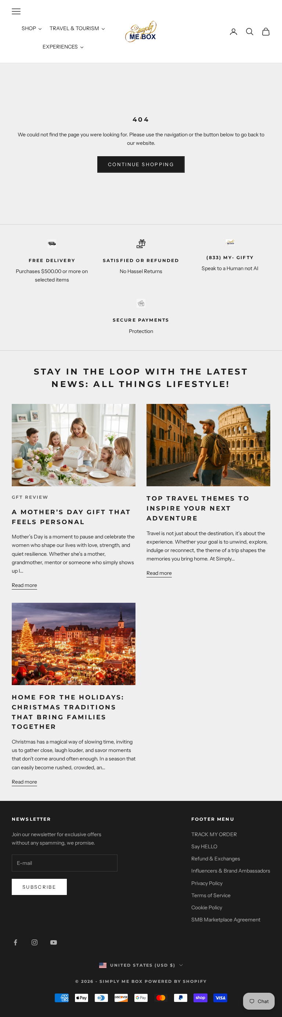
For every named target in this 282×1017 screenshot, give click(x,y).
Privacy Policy (207, 883)
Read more (24, 585)
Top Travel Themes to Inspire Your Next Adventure (198, 508)
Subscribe (39, 887)
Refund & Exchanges (215, 858)
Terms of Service (211, 895)
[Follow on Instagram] (34, 942)
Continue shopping (141, 164)
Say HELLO (204, 846)
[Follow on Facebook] (15, 942)
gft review (30, 497)
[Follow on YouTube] (53, 942)
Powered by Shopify (176, 981)
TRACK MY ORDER (214, 834)
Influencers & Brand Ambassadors (230, 870)
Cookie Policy (206, 907)
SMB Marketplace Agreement (225, 919)
